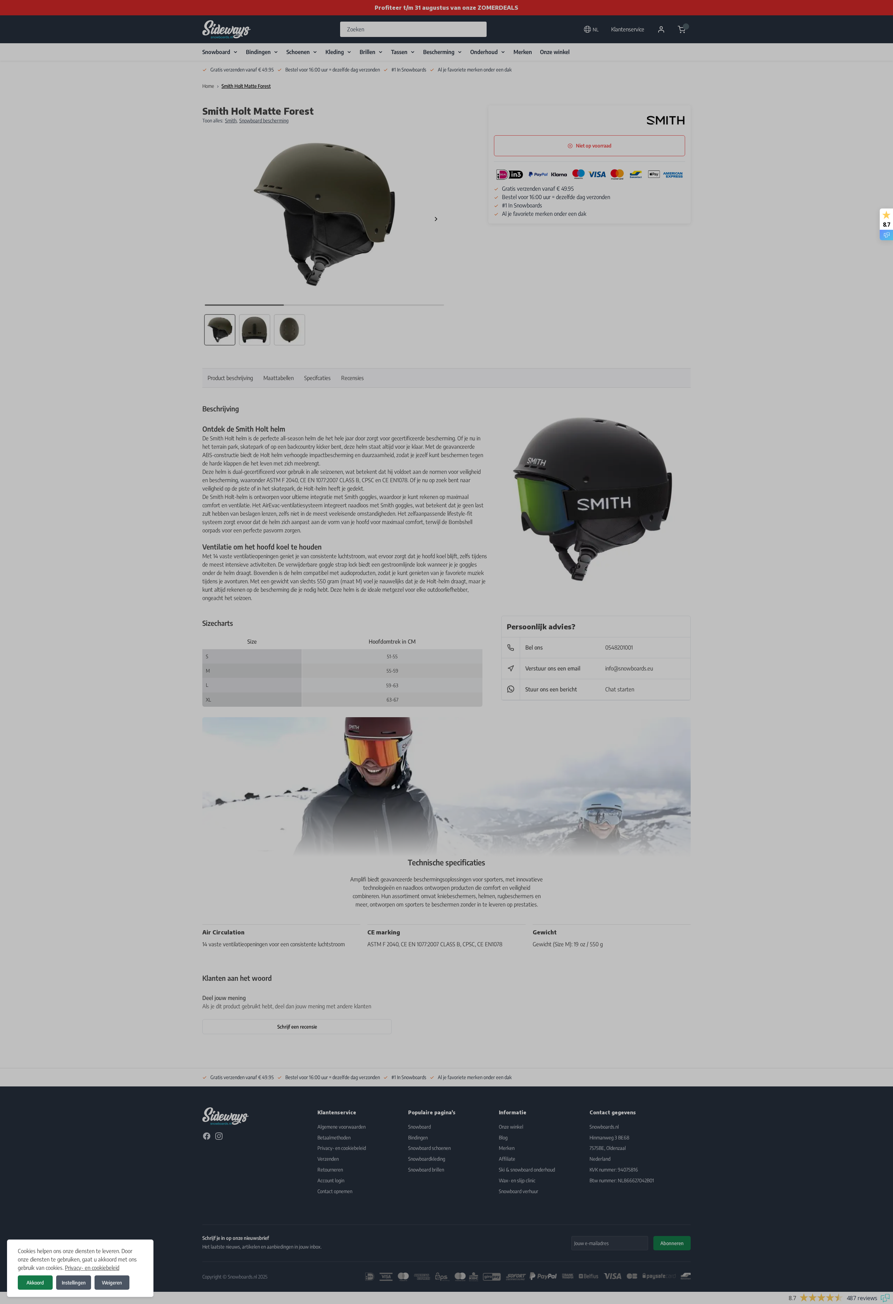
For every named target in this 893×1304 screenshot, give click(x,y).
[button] (446, 652)
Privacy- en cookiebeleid (92, 1267)
